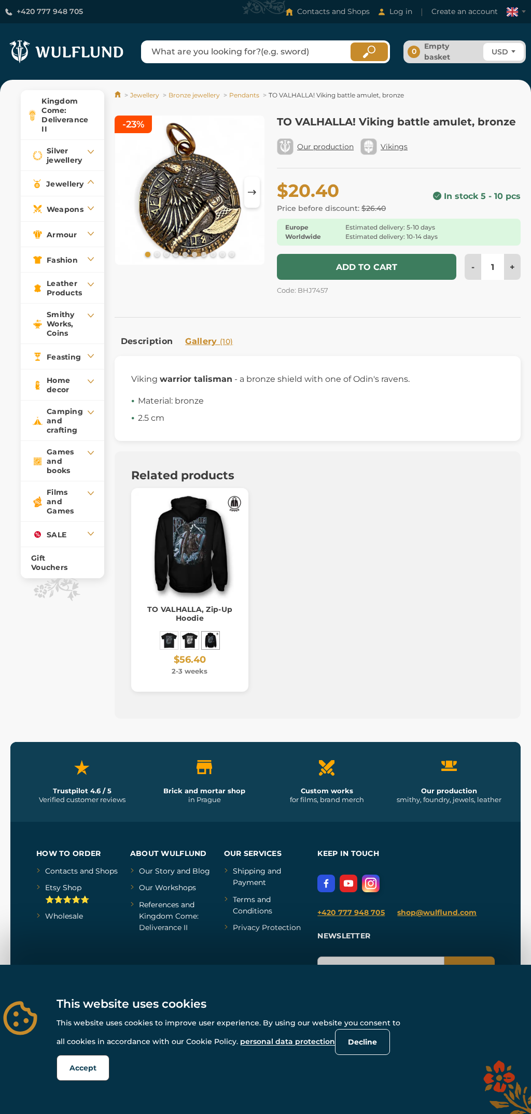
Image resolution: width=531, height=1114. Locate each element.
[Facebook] (326, 883)
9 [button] (221, 254)
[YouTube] (348, 883)
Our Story (157, 871)
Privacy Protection (267, 927)
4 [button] (175, 254)
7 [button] (203, 254)
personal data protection (287, 1041)
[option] (189, 192)
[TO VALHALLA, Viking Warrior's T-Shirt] (169, 640)
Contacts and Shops (333, 11)
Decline (362, 1042)
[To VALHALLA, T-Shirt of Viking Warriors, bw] (189, 640)
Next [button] (252, 192)
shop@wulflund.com (437, 912)
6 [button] (193, 254)
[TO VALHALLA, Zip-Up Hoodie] (210, 640)
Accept (82, 1068)
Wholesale (64, 916)
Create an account (464, 11)
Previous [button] (127, 192)
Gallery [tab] (209, 341)
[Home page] (118, 95)
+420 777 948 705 (50, 11)
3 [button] (165, 254)
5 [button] (184, 254)
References (159, 904)
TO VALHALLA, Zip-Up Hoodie (189, 614)
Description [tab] (147, 341)
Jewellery (144, 95)
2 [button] (156, 254)
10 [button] (231, 254)
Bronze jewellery (194, 95)
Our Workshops (167, 887)
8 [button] (212, 254)
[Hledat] (369, 51)
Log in (400, 11)
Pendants (244, 95)
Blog (201, 871)
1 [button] (147, 254)
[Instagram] (371, 883)
